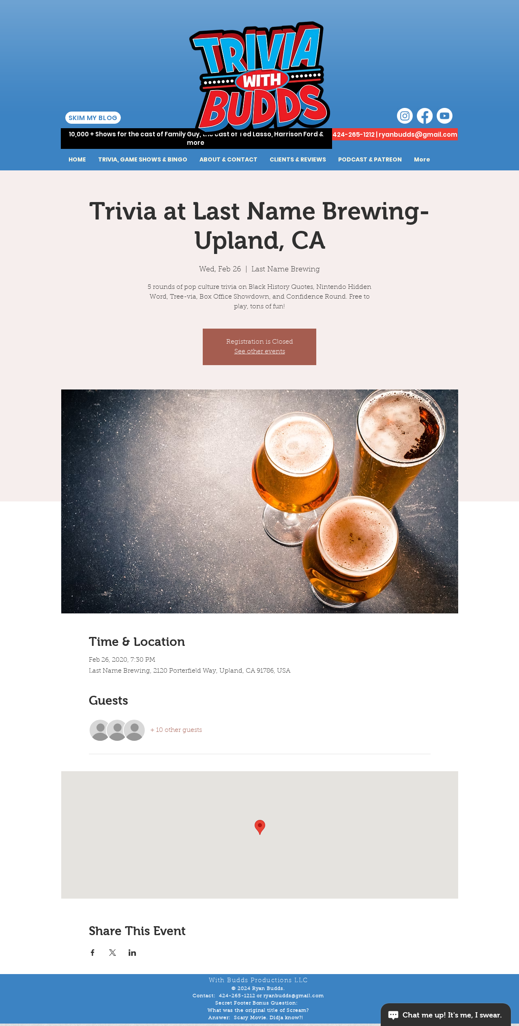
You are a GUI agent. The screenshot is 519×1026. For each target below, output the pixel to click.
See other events (259, 351)
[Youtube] (445, 116)
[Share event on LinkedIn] (132, 952)
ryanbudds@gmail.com (418, 134)
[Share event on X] (112, 952)
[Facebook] (425, 116)
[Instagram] (405, 116)
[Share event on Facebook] (93, 952)
